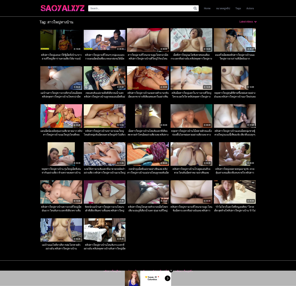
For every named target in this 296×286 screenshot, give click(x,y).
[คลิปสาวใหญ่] (62, 8)
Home (207, 8)
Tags (238, 8)
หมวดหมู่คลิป (223, 8)
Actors (250, 8)
